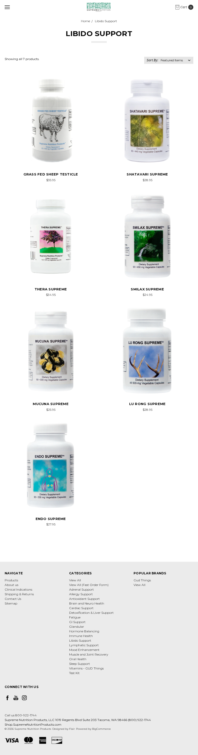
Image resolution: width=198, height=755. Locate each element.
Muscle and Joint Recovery (88, 654)
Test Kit (74, 673)
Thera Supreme (51, 289)
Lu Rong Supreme (147, 404)
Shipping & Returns (19, 594)
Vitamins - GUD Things (86, 668)
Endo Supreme (51, 519)
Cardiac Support (81, 608)
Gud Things (142, 580)
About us (11, 585)
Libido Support (80, 640)
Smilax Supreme (147, 289)
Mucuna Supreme (51, 404)
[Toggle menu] (7, 7)
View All (75, 580)
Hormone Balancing (84, 631)
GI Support (77, 622)
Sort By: (152, 60)
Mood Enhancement (84, 650)
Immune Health (81, 636)
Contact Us (13, 599)
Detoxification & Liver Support (91, 613)
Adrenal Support (81, 589)
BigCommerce (101, 729)
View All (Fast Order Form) (89, 585)
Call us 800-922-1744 (21, 715)
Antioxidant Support (84, 599)
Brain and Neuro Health (86, 603)
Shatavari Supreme (147, 174)
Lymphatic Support (84, 645)
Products (11, 580)
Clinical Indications (18, 589)
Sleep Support (79, 664)
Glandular (76, 626)
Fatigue (74, 617)
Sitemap (11, 603)
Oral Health (77, 659)
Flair (72, 729)
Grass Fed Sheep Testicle (50, 174)
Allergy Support (81, 594)
